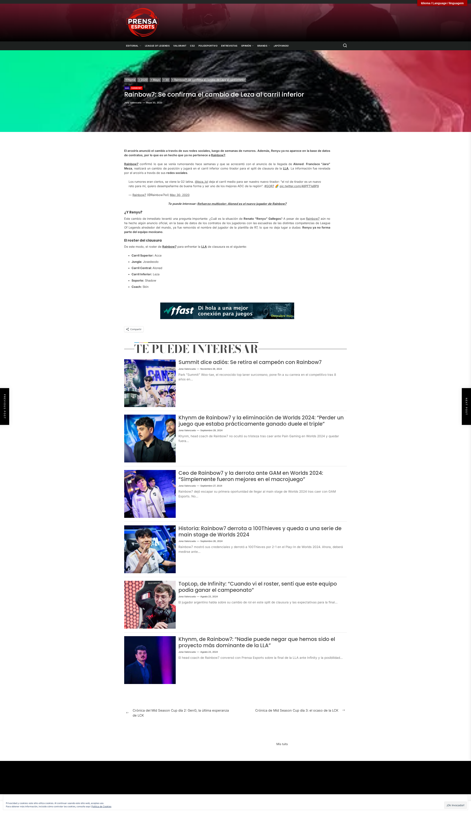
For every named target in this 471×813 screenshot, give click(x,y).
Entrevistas (229, 45)
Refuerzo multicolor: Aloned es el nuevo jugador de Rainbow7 (241, 204)
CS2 (192, 45)
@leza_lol (201, 181)
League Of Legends (157, 45)
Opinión (246, 45)
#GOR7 (269, 186)
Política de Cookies (101, 806)
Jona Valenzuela (132, 102)
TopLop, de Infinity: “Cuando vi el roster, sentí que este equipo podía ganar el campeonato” (257, 587)
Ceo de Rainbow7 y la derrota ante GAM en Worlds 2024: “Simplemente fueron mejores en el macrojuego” (250, 476)
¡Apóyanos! (281, 45)
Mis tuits (282, 744)
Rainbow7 (136, 88)
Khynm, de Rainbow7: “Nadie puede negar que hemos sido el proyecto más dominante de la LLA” (256, 642)
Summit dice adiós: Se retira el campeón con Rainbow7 (250, 362)
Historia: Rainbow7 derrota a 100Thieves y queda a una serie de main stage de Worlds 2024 (259, 531)
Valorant (179, 45)
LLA (127, 88)
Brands (262, 45)
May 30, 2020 (180, 195)
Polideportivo (208, 45)
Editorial (132, 45)
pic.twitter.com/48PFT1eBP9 (299, 186)
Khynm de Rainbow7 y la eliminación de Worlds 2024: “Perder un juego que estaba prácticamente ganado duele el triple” (261, 420)
